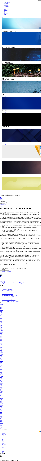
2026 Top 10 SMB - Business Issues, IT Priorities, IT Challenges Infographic (9, 295)
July (1, 320)
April (1, 311)
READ (2, 176)
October (1, 322)
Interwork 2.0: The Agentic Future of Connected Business (7, 294)
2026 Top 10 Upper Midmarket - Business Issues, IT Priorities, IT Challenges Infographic (11, 296)
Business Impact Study (4, 435)
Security (2, 440)
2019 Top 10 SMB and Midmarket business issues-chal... (6, 271)
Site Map (2, 452)
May (1, 319)
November (1, 315)
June (1, 307)
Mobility (2, 438)
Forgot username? (2, 204)
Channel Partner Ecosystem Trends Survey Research (7, 289)
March (1, 305)
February (1, 310)
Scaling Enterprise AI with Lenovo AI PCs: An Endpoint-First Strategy (9, 300)
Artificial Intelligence (4, 441)
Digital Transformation (4, 444)
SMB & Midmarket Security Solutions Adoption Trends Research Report (9, 290)
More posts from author (2, 281)
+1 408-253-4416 (36, 0)
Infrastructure (3, 443)
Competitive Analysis (4, 434)
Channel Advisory (3, 432)
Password (7, 202)
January (1, 304)
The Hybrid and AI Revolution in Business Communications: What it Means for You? (10, 301)
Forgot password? (6, 204)
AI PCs (2, 439)
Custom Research (3, 433)
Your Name (1, 269)
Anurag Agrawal (2, 210)
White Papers (3, 447)
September (1, 314)
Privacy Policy (3, 450)
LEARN (2, 160)
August (1, 308)
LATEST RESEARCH (4, 80)
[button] (20, 199)
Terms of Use (3, 451)
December (1, 330)
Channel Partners (3, 442)
